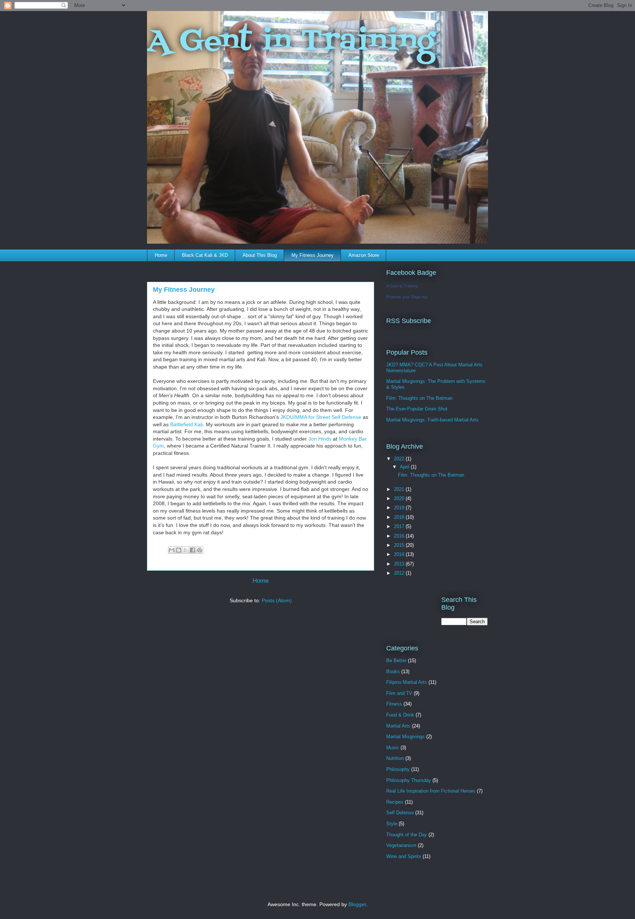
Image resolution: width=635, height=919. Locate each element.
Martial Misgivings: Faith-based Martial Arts (432, 420)
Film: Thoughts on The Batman (419, 398)
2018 (400, 517)
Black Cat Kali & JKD (205, 255)
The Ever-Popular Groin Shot (417, 409)
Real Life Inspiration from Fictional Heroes (431, 791)
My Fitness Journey (312, 255)
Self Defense (400, 812)
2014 (400, 554)
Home (161, 255)
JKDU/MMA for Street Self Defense (320, 417)
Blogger (357, 904)
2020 (400, 498)
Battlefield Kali (186, 424)
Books (393, 671)
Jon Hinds (319, 439)
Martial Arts (398, 726)
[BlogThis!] (178, 550)
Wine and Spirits (403, 856)
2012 (400, 573)
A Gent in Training (291, 41)
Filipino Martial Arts (406, 682)
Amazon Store (363, 255)
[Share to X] (185, 550)
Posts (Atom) (277, 600)
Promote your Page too (406, 297)
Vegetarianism (401, 845)
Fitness (394, 704)
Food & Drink (400, 715)
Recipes (394, 802)
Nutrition (395, 758)
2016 (400, 536)
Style (391, 823)
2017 (400, 526)
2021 (400, 489)
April (405, 467)
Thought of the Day (406, 834)
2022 (400, 459)
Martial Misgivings (405, 736)
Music (392, 747)
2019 (400, 507)
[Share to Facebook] (192, 550)
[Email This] (171, 550)
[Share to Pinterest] (199, 550)
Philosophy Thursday (408, 780)
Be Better (396, 660)
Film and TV (399, 693)
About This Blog (260, 255)
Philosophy (398, 769)
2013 (400, 564)
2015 (400, 545)
